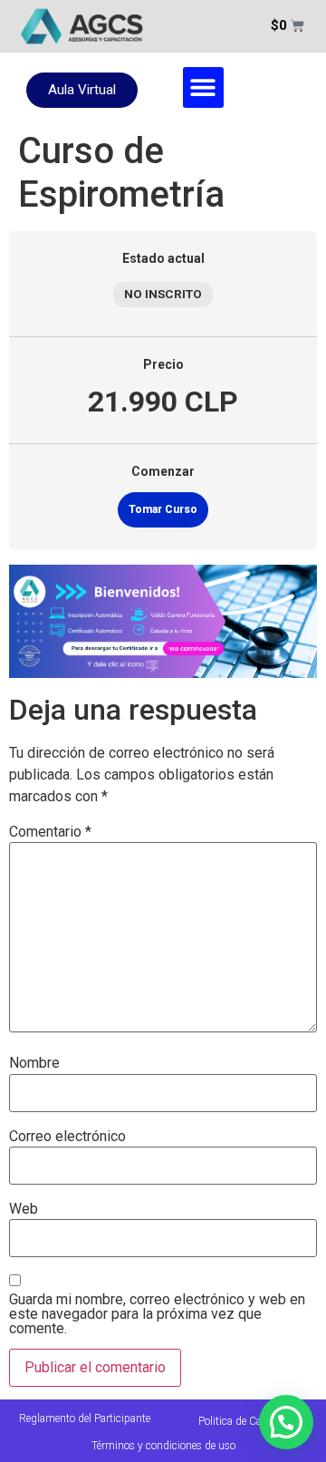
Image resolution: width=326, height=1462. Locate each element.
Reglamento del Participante (84, 1418)
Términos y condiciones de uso (163, 1445)
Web (23, 1209)
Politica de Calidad (241, 1421)
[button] (203, 87)
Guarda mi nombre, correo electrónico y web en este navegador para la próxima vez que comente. (157, 1314)
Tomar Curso (163, 509)
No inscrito (163, 293)
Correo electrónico (67, 1136)
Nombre (34, 1063)
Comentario (50, 832)
